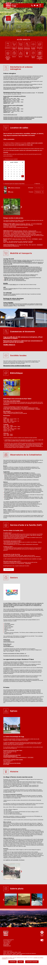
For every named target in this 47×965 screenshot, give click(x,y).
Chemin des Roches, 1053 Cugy (20, 230)
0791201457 (40, 92)
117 (24, 512)
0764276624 (28, 563)
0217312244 (6, 944)
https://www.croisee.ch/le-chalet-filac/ (22, 236)
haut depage (42, 935)
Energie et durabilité (8, 305)
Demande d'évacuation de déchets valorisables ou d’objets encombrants (18, 118)
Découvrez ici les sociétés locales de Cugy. (17, 365)
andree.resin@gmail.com (8, 641)
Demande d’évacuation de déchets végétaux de (14, 117)
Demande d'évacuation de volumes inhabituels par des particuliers (17, 119)
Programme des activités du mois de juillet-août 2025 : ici (16, 655)
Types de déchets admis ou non (10, 114)
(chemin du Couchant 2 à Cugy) (28, 92)
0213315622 (30, 757)
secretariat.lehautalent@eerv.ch (10, 756)
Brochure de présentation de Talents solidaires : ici (14, 653)
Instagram (37, 409)
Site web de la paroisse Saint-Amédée (12, 763)
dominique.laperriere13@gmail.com (11, 246)
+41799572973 (6, 645)
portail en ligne (12, 288)
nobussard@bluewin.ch (8, 646)
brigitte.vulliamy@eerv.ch (21, 757)
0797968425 (35, 239)
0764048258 (39, 244)
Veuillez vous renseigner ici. (9, 295)
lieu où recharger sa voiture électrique (11, 299)
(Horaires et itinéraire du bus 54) (24, 261)
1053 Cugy (28, 224)
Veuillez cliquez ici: (9, 344)
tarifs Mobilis (13, 284)
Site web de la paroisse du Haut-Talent (12, 755)
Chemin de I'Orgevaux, (21, 224)
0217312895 (6, 764)
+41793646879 (6, 640)
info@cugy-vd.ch (7, 945)
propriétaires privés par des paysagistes (33, 117)
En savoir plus (8, 569)
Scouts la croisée (32, 230)
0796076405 (39, 224)
